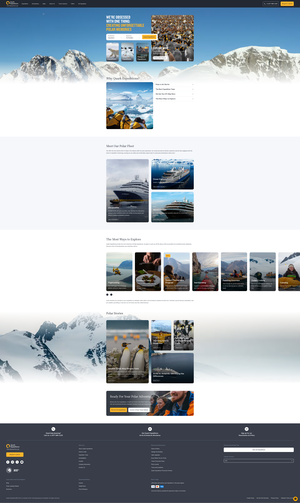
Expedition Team (83, 455)
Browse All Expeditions (118, 410)
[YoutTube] (21, 462)
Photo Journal (155, 464)
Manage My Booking (156, 452)
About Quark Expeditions (86, 449)
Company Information (84, 464)
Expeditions (25, 4)
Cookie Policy (250, 498)
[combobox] (259, 461)
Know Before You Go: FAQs (158, 458)
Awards (81, 461)
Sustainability (82, 458)
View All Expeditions (258, 450)
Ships (44, 4)
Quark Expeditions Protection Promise (161, 470)
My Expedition (82, 4)
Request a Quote (287, 4)
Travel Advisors (63, 4)
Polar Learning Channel (12, 486)
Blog (7, 483)
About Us (52, 4)
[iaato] (9, 473)
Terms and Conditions (157, 467)
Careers (81, 483)
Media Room (82, 486)
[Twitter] (17, 462)
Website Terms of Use (287, 498)
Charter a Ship (82, 452)
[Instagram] (12, 462)
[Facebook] (7, 462)
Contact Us (82, 467)
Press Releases (83, 489)
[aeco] (16, 471)
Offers (72, 4)
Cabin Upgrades (155, 455)
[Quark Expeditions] (12, 3)
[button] (295, 499)
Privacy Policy (275, 498)
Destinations (35, 4)
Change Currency (229, 457)
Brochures (9, 489)
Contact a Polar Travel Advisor (139, 410)
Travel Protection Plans (157, 461)
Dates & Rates (155, 449)
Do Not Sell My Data (262, 498)
